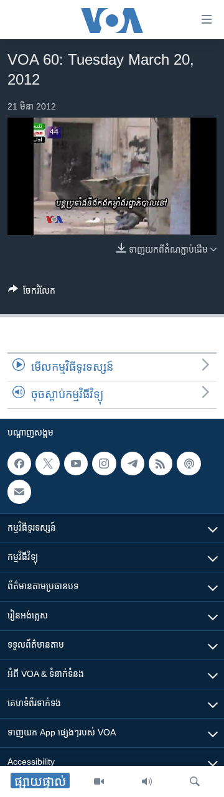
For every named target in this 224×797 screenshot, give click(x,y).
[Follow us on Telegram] (132, 463)
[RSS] (160, 463)
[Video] (99, 781)
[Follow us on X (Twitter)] (47, 463)
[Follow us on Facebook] (19, 463)
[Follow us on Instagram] (104, 463)
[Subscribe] (19, 491)
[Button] (31, 292)
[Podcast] (188, 463)
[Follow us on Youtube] (76, 463)
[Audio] (147, 781)
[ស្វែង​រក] (194, 781)
